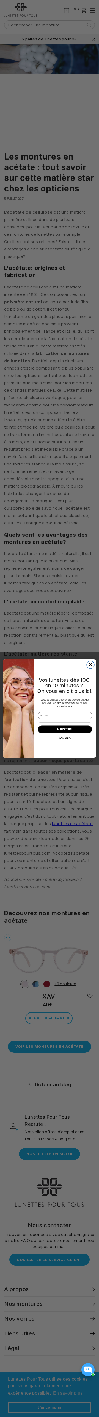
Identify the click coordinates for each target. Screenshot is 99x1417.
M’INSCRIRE (65, 729)
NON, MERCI (65, 738)
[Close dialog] (90, 665)
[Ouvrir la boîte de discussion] (88, 1369)
